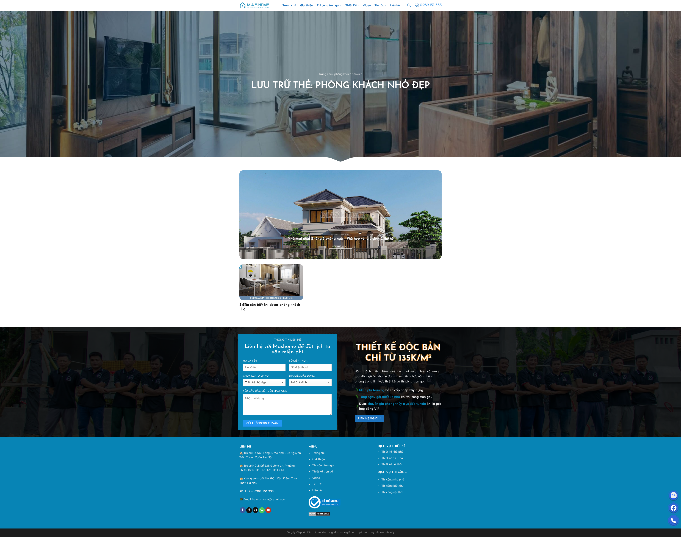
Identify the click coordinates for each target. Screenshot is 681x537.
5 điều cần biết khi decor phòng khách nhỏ (269, 307)
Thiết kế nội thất (392, 464)
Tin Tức (317, 484)
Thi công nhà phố (392, 479)
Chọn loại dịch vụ (256, 375)
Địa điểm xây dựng (302, 375)
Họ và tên (250, 360)
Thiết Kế (351, 5)
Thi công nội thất (392, 492)
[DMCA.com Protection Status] (319, 513)
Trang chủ (289, 5)
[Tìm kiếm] (409, 5)
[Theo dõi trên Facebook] (243, 510)
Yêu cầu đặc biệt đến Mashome (265, 390)
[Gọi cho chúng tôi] (262, 510)
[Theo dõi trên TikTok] (249, 510)
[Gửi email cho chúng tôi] (255, 510)
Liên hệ (395, 5)
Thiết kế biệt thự (392, 458)
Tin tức (379, 5)
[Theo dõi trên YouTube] (268, 510)
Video (367, 5)
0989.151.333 (264, 491)
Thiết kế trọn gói (323, 471)
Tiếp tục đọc (341, 246)
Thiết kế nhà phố (392, 451)
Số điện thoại (298, 360)
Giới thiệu (306, 5)
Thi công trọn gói (328, 5)
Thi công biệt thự (392, 485)
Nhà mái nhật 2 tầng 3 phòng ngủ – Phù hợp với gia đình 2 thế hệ (341, 238)
